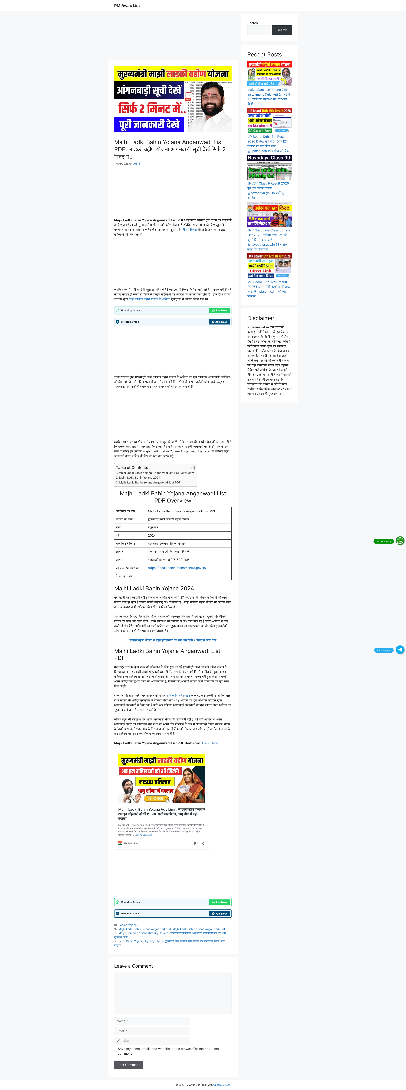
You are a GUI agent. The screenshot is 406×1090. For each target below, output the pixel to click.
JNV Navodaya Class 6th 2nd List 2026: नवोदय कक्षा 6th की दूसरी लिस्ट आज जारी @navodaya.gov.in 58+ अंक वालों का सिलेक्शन (269, 239)
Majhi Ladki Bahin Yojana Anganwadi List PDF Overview (156, 472)
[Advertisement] (173, 36)
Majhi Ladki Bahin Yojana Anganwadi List (144, 929)
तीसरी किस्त (189, 230)
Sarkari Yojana (127, 925)
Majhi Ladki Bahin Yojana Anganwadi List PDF (150, 482)
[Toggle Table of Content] (190, 467)
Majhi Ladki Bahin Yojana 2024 (139, 477)
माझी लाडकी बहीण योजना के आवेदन (149, 299)
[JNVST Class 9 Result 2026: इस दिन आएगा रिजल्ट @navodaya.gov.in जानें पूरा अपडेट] (269, 168)
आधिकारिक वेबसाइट (178, 695)
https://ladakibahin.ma (164, 568)
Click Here (210, 743)
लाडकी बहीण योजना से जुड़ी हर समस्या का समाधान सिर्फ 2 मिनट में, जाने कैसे (173, 640)
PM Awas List (127, 5)
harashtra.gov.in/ (193, 568)
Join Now (221, 310)
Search (252, 23)
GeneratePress (221, 1084)
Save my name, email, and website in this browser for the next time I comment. (169, 1051)
